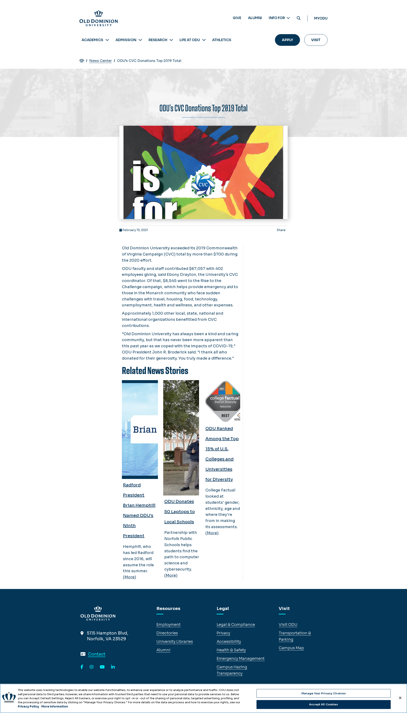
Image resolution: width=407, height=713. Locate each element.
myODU (321, 18)
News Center (100, 61)
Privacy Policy (28, 706)
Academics (92, 40)
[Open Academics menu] (107, 40)
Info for (277, 18)
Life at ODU (190, 40)
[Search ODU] (299, 18)
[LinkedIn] (113, 667)
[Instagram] (91, 667)
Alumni (255, 18)
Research (158, 40)
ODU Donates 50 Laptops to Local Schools (179, 512)
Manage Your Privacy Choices (323, 693)
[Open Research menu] (171, 40)
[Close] (400, 697)
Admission (126, 40)
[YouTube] (102, 667)
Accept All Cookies (323, 704)
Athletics (221, 40)
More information (54, 706)
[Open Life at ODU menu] (204, 40)
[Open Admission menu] (140, 40)
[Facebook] (82, 667)
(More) (129, 577)
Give (237, 18)
